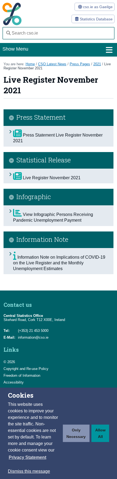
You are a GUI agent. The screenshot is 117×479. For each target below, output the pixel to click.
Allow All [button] (100, 433)
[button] (27, 457)
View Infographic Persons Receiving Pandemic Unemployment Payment (53, 217)
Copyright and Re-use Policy (26, 369)
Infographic (33, 197)
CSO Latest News (52, 64)
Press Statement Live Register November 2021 (58, 138)
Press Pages (80, 64)
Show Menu (15, 49)
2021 (97, 64)
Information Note (42, 240)
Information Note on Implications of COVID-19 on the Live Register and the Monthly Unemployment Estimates (59, 263)
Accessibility (14, 382)
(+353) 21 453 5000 (33, 331)
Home (30, 64)
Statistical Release (43, 160)
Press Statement (41, 117)
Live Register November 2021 (51, 177)
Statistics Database (96, 19)
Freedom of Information (22, 375)
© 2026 (9, 362)
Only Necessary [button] (76, 433)
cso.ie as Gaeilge (97, 7)
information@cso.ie (33, 337)
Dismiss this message (29, 471)
